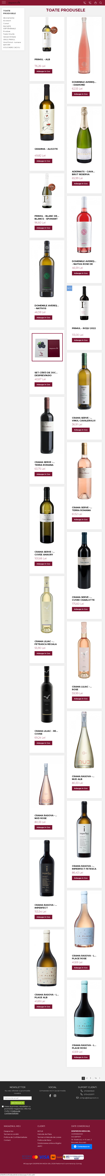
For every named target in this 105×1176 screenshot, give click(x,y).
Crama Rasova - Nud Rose (45, 817)
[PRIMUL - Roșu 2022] (84, 303)
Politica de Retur (44, 1140)
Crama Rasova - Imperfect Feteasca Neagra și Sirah (46, 906)
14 (96, 1078)
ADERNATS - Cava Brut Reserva (82, 173)
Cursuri (6, 23)
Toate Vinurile (8, 34)
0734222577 (88, 1094)
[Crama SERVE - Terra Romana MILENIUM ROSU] (46, 425)
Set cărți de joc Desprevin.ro (45, 374)
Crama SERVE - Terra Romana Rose (81, 509)
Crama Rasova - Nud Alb (82, 777)
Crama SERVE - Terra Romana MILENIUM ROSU (44, 463)
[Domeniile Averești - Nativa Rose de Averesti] (84, 224)
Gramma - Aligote (46, 149)
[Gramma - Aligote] (46, 112)
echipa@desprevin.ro (89, 1098)
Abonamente (8, 18)
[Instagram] (55, 1095)
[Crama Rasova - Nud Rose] (46, 781)
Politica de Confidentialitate (15, 1137)
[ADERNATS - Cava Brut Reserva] (84, 135)
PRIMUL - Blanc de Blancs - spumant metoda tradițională (46, 217)
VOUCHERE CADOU (11, 47)
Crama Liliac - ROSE (81, 688)
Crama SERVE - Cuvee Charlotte (83, 598)
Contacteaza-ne (83, 1147)
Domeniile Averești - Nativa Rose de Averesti (84, 262)
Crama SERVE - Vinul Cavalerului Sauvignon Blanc (83, 419)
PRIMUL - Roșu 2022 (84, 328)
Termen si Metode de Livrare (49, 1137)
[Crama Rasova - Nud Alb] (84, 740)
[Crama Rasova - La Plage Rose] (84, 919)
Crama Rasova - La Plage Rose (84, 957)
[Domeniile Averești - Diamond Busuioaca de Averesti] (84, 45)
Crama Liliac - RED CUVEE (46, 732)
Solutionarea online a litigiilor (49, 1143)
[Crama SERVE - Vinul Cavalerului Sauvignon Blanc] (84, 381)
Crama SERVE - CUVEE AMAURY (44, 553)
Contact (7, 1140)
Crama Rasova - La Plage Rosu (84, 1046)
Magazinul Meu (12, 1126)
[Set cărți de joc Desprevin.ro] (46, 347)
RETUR (40, 1131)
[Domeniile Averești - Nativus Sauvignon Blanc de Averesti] (46, 269)
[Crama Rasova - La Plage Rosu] (84, 1008)
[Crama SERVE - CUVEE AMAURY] (46, 515)
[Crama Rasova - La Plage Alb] (46, 958)
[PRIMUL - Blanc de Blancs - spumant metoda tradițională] (46, 190)
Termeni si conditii (11, 1134)
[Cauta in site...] (100, 3)
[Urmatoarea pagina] (99, 1078)
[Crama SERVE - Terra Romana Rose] (84, 471)
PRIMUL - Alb (42, 59)
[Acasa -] (18, 2)
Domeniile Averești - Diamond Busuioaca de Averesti (84, 83)
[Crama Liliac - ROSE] (84, 650)
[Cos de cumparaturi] (95, 3)
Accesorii (7, 21)
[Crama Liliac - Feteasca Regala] (46, 605)
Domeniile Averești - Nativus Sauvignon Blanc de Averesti (47, 307)
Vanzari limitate (9, 37)
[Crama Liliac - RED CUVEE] (46, 694)
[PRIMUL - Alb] (46, 34)
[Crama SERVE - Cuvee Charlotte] (84, 560)
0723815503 (88, 1091)
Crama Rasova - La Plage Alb (47, 996)
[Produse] (4, 3)
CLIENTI (41, 1126)
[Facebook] (50, 1095)
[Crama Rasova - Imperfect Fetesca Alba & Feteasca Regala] (84, 829)
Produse (6, 31)
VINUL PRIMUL (9, 39)
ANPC (40, 1146)
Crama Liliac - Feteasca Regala (46, 642)
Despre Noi (8, 1131)
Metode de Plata (45, 1134)
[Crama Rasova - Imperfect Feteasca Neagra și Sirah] (46, 868)
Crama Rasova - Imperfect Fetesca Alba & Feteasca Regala (84, 867)
